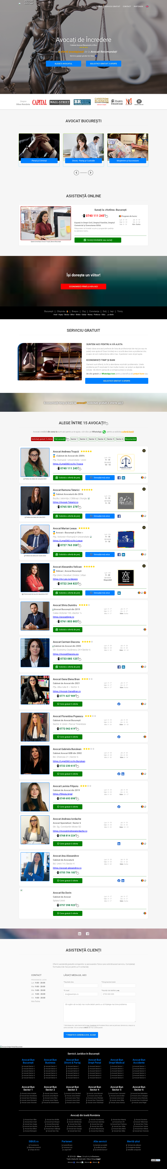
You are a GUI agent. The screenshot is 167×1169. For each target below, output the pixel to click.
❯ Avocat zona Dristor (72, 1096)
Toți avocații (59, 439)
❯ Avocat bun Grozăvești (139, 1100)
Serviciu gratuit (112, 6)
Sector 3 (92, 439)
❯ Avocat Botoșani (30, 1131)
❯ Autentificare (66, 1145)
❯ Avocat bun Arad (30, 1122)
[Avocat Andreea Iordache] (35, 829)
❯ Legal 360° (66, 1150)
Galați (84, 315)
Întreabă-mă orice (101, 477)
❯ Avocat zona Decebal (72, 1093)
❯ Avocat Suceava (140, 1119)
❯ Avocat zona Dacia (50, 1093)
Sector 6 (119, 439)
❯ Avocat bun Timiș (141, 1124)
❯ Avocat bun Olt (118, 1122)
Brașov (75, 311)
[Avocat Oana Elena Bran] (35, 690)
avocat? (100, 402)
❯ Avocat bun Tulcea (140, 1126)
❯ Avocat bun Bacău (29, 1126)
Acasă (99, 6)
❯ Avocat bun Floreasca (28, 1098)
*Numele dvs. (69, 982)
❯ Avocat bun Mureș (96, 1131)
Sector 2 (83, 439)
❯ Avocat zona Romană (28, 1100)
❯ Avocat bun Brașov (52, 1122)
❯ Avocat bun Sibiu (118, 1131)
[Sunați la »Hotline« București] (46, 223)
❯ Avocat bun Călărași (52, 1129)
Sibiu (103, 315)
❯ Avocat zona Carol (94, 1096)
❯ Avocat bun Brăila (52, 1119)
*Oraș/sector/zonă (108, 982)
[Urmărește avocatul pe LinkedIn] (124, 478)
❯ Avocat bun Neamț (118, 1119)
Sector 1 (74, 439)
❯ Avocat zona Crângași (139, 1096)
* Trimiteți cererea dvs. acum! (81, 1035)
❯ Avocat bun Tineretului (94, 1100)
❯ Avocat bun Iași (96, 1124)
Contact (127, 6)
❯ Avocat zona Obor (50, 1098)
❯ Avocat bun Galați (74, 1126)
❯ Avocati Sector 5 (28, 1075)
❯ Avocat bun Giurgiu (74, 1129)
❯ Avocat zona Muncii (50, 1096)
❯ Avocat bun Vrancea (141, 1131)
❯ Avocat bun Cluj (52, 1131)
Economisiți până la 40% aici (83, 286)
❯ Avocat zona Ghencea (138, 1098)
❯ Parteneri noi (67, 1147)
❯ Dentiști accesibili (100, 1145)
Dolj (105, 311)
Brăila (78, 315)
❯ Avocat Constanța (74, 1119)
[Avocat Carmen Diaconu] (35, 652)
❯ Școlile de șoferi (100, 1147)
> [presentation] (90, 172)
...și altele (110, 315)
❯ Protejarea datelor (133, 1147)
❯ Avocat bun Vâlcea (140, 1129)
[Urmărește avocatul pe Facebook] (119, 478)
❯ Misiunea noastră (34, 1147)
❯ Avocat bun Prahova (118, 1124)
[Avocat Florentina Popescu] (35, 727)
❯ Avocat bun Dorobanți (28, 1096)
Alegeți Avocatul (63, 64)
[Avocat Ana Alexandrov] (35, 866)
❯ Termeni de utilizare (133, 1145)
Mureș (90, 315)
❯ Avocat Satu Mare (118, 1129)
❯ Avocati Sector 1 (28, 1066)
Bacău (66, 315)
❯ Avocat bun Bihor (30, 1129)
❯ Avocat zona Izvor (117, 1098)
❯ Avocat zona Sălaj (117, 1100)
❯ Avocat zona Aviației (28, 1093)
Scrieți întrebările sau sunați (99, 240)
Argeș (61, 315)
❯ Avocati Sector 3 (28, 1071)
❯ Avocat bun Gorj (74, 1131)
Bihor (73, 315)
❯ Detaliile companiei (133, 1150)
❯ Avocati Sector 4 (28, 1073)
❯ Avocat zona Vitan (72, 1102)
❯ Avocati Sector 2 (28, 1069)
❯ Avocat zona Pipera (50, 1100)
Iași (112, 311)
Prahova (97, 315)
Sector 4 (101, 439)
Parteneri (138, 6)
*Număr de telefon (110, 990)
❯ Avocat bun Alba (29, 1119)
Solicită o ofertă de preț (69, 477)
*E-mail (66, 990)
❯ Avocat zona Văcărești (94, 1102)
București (48, 311)
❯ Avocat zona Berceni (95, 1093)
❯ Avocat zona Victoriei (28, 1102)
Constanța (94, 311)
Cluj (84, 311)
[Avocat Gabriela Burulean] (35, 759)
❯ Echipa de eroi (33, 1150)
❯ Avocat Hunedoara (96, 1119)
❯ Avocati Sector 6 (28, 1078)
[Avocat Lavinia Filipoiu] (35, 796)
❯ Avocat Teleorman (140, 1122)
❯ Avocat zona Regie (139, 1102)
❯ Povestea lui (34, 1145)
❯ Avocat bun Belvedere (138, 1093)
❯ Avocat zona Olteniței (94, 1098)
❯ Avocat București (52, 1124)
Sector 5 (110, 439)
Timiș (120, 311)
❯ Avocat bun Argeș (30, 1124)
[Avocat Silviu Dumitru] (35, 616)
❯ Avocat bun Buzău (52, 1126)
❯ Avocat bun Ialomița (96, 1122)
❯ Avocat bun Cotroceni (116, 1093)
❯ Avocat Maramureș (96, 1129)
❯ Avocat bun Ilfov (96, 1126)
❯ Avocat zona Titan (72, 1098)
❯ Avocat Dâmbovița (74, 1122)
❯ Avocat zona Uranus (117, 1102)
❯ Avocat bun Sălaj (118, 1126)
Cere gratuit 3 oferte (69, 704)
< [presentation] (76, 172)
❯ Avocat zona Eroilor (117, 1096)
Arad (55, 315)
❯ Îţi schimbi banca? (100, 1150)
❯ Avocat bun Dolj (74, 1124)
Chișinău (61, 311)
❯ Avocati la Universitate (50, 1102)
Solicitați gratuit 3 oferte (103, 64)
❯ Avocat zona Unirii (72, 1100)
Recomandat (130, 439)
